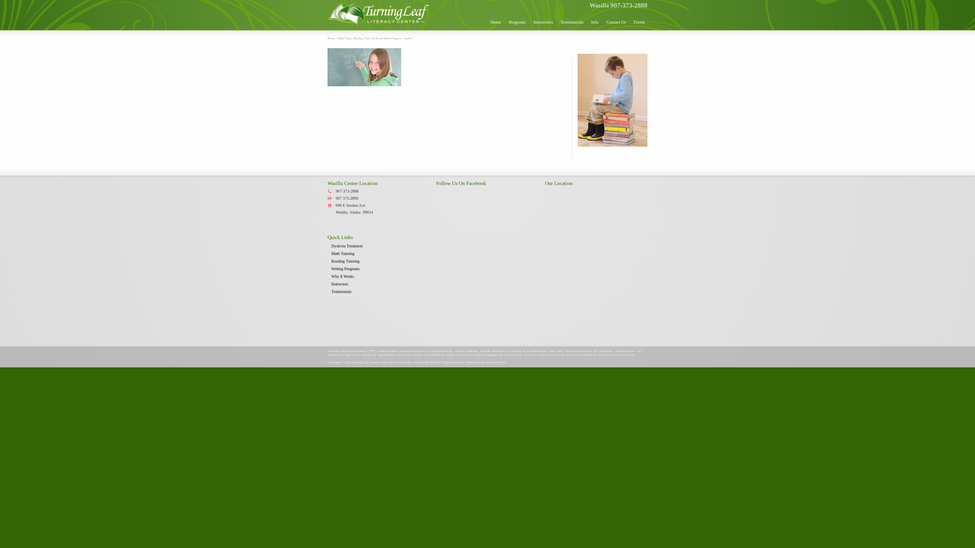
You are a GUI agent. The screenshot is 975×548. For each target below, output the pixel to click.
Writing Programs (345, 269)
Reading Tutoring (345, 261)
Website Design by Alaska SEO (485, 362)
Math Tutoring (342, 253)
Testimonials (341, 291)
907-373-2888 (628, 5)
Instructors (339, 284)
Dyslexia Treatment (347, 246)
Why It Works (342, 276)
